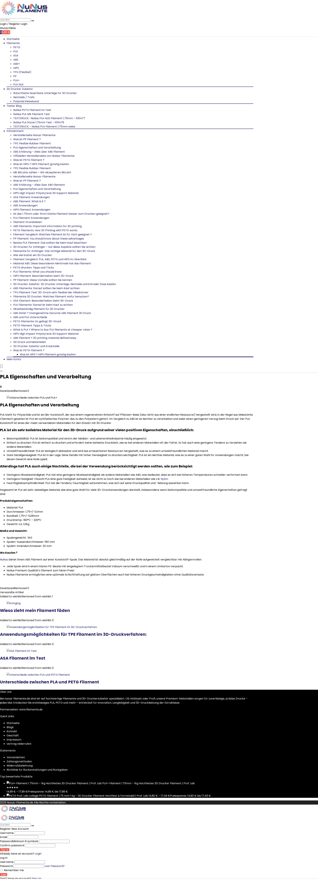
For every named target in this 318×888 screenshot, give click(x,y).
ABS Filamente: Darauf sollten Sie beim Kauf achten (46, 288)
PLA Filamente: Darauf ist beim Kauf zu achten (43, 305)
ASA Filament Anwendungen (31, 197)
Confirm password (12, 845)
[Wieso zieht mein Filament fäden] (14, 603)
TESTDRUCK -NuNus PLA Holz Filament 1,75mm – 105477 (49, 118)
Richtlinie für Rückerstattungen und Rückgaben (37, 770)
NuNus (4, 559)
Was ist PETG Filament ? (28, 160)
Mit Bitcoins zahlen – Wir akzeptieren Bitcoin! (42, 172)
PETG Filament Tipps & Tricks (32, 325)
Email (3, 837)
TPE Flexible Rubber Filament (32, 143)
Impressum (14, 740)
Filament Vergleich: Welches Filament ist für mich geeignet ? (52, 234)
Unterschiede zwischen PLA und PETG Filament (49, 682)
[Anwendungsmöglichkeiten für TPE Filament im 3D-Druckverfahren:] (52, 627)
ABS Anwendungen (25, 205)
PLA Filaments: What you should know (37, 272)
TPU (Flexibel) (22, 72)
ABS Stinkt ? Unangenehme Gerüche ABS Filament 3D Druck (52, 313)
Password (19, 841)
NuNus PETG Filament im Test (32, 110)
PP (15, 76)
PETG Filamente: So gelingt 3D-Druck (37, 321)
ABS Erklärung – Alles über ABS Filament (39, 152)
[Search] (1, 371)
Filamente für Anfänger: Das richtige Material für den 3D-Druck (54, 251)
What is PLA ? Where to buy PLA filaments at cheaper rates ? (52, 330)
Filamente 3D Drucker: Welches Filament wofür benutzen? (51, 296)
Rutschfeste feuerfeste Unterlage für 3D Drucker (45, 93)
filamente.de (34, 709)
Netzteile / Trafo (24, 97)
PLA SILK (18, 84)
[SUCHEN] (32, 20)
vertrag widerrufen (19, 744)
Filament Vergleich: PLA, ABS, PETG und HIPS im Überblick (50, 259)
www (22, 709)
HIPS (16, 68)
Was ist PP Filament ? (27, 139)
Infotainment (15, 131)
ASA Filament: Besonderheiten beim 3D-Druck (43, 301)
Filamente (13, 43)
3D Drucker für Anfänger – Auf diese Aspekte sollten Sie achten (54, 247)
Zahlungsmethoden (19, 761)
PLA (15, 51)
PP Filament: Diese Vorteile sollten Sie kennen (42, 280)
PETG (16, 47)
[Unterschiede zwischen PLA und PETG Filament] (38, 675)
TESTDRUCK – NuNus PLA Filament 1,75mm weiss (44, 126)
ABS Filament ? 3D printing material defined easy (44, 338)
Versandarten (16, 757)
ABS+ (16, 64)
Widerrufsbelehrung (20, 766)
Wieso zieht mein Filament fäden (35, 610)
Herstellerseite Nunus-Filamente (34, 135)
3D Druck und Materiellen (29, 342)
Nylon (164, 479)
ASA (15, 55)
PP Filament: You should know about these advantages (48, 238)
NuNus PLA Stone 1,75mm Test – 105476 (38, 122)
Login (3, 874)
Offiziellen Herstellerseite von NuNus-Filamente (44, 156)
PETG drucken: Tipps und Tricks (33, 267)
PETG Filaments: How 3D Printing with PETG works (45, 230)
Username (7, 833)
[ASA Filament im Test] (22, 651)
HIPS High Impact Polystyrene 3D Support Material (46, 193)
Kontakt (12, 731)
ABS (15, 60)
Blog (9, 727)
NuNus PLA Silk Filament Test (31, 114)
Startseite (13, 39)
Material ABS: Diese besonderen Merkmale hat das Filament (52, 263)
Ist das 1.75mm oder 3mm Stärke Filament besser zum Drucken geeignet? (61, 214)
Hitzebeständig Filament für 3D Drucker (39, 309)
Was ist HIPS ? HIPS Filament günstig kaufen (41, 164)
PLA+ (16, 80)
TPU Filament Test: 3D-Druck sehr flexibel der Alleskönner (50, 292)
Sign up (4, 849)
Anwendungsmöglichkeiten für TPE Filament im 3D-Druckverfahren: (73, 634)
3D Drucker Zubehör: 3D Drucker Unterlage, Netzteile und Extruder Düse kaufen (64, 284)
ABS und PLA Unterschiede (30, 317)
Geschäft (13, 735)
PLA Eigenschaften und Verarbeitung (37, 147)
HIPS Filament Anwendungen (31, 210)
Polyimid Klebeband (26, 101)
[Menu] (1, 366)
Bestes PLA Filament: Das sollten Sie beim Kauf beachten (50, 243)
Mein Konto (14, 359)
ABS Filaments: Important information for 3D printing (47, 226)
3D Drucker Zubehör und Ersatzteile (36, 346)
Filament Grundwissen (27, 222)
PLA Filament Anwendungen (31, 218)
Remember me (13, 870)
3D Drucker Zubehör (20, 89)
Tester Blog (14, 106)
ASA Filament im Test (22, 658)
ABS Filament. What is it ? (29, 201)
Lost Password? (55, 866)
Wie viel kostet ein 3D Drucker (32, 255)
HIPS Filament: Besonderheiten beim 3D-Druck (43, 276)
